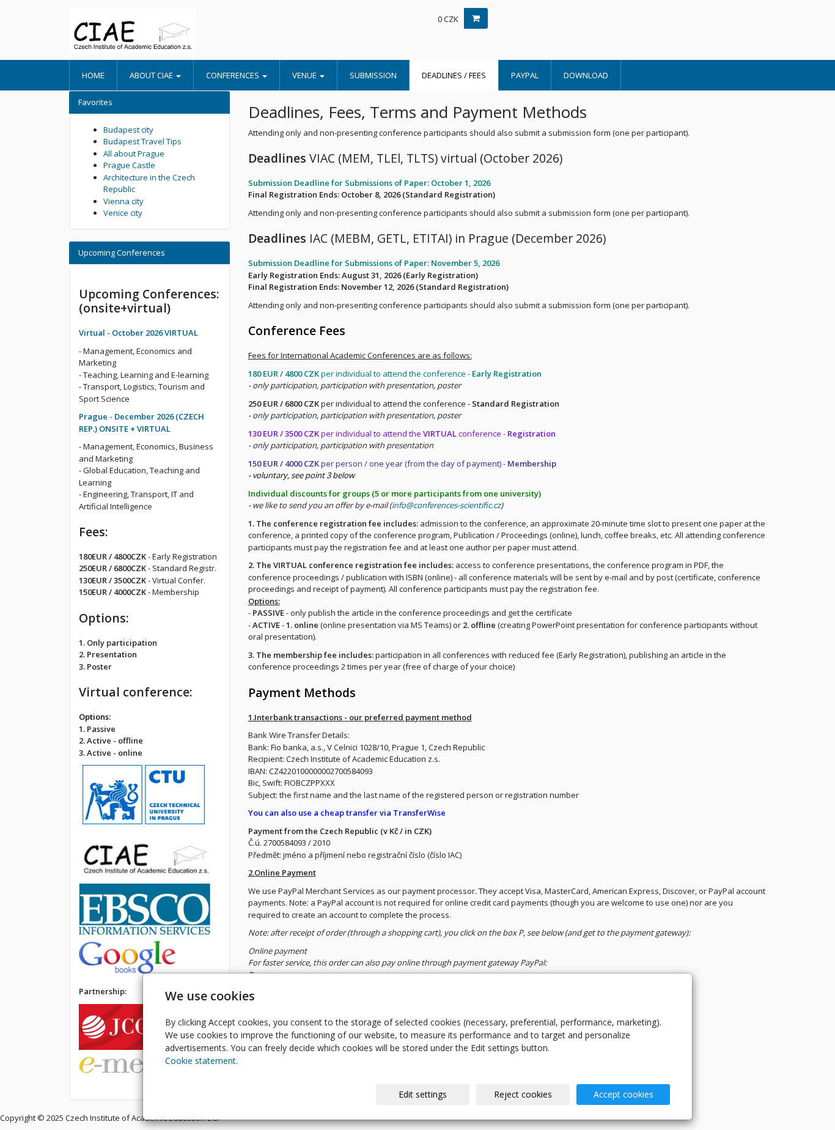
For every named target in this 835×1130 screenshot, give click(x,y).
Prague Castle (129, 165)
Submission (373, 75)
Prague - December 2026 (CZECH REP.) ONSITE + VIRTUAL (141, 422)
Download (586, 75)
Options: (95, 716)
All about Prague (133, 153)
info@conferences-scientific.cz (446, 505)
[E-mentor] (139, 1068)
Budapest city (128, 129)
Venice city (122, 212)
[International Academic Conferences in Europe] (179, 30)
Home (93, 75)
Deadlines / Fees (454, 75)
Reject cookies (523, 1094)
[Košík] (476, 18)
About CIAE (152, 75)
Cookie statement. (201, 1060)
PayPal (525, 75)
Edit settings (423, 1094)
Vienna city (123, 201)
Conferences (233, 75)
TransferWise (419, 812)
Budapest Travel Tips (142, 141)
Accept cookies (623, 1094)
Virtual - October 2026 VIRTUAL (138, 332)
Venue (305, 75)
